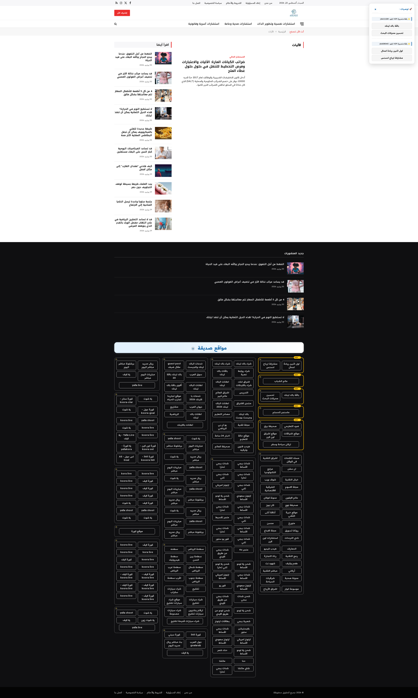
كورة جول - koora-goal (148, 411)
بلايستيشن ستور (243, 630)
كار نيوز (270, 505)
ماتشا (222, 660)
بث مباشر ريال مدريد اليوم (174, 644)
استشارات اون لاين (270, 539)
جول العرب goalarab (196, 644)
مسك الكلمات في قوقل (291, 460)
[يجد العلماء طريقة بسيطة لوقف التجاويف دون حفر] (163, 188)
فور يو (222, 585)
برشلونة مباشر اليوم (126, 365)
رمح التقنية (291, 556)
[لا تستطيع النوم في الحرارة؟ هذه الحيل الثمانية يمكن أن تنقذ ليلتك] (163, 113)
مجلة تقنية (244, 424)
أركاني (291, 570)
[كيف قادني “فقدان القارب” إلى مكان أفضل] (163, 170)
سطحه (174, 549)
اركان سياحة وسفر (281, 444)
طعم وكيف (292, 563)
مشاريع (174, 406)
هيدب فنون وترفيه (244, 448)
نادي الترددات (292, 537)
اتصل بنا (196, 3)
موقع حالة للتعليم (243, 437)
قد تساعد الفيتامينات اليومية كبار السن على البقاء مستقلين (134, 150)
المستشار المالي (237, 57)
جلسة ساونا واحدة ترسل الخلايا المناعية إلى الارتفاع (134, 203)
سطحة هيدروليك (174, 558)
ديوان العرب (195, 406)
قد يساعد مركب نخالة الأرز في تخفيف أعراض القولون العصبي (134, 75)
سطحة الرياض (196, 549)
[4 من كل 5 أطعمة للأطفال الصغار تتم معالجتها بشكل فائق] (163, 95)
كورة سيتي (174, 634)
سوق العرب (196, 374)
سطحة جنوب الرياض (196, 579)
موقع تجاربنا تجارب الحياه (174, 397)
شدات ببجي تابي (222, 476)
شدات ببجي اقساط (243, 465)
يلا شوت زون (147, 620)
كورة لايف (148, 480)
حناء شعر (222, 650)
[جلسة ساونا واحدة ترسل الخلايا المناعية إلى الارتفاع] (163, 206)
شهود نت (270, 563)
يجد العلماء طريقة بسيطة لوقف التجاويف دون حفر (133, 185)
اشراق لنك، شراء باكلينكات (244, 383)
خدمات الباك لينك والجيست (196, 365)
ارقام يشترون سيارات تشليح (195, 612)
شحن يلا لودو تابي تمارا (222, 565)
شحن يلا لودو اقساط (222, 497)
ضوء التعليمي (291, 426)
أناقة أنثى (270, 512)
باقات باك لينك (222, 373)
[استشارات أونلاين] (294, 13)
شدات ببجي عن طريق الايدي (222, 553)
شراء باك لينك (243, 363)
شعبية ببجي (243, 621)
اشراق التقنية (270, 458)
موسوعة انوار (292, 588)
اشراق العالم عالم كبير (222, 394)
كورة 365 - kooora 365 (148, 458)
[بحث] (115, 24)
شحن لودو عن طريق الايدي (222, 612)
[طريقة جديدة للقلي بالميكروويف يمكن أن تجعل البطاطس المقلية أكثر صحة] (163, 133)
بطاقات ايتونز (222, 621)
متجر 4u (243, 549)
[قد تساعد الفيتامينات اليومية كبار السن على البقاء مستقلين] (163, 153)
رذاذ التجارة (270, 556)
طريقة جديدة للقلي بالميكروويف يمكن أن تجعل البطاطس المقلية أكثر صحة (136, 132)
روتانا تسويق (291, 530)
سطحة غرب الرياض (174, 569)
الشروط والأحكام (233, 3)
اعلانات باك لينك (196, 416)
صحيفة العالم (222, 446)
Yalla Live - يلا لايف (126, 437)
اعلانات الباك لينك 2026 (222, 405)
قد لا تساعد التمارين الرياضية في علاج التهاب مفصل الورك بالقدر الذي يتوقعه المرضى (133, 223)
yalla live (137, 385)
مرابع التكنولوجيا (270, 470)
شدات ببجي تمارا (222, 465)
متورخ (291, 523)
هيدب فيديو (270, 548)
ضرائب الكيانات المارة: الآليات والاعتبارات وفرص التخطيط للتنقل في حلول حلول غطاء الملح (213, 66)
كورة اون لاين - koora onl (148, 447)
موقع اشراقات (291, 433)
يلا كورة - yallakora (126, 447)
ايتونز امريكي (222, 485)
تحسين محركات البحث (270, 397)
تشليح (195, 588)
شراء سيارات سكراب (174, 590)
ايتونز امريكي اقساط (222, 576)
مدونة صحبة (291, 578)
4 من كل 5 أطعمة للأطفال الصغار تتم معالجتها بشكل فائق (133, 93)
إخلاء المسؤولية (253, 3)
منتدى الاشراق (243, 403)
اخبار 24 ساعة (222, 435)
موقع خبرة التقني (291, 514)
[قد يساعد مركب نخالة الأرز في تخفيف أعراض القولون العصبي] (163, 78)
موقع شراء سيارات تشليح (174, 601)
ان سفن (291, 468)
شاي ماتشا (244, 668)
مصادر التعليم (222, 414)
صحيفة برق (270, 426)
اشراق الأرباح (270, 588)
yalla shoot (174, 438)
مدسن (270, 523)
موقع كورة (137, 531)
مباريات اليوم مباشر (196, 447)
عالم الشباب (281, 381)
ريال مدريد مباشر (195, 458)
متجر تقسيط (222, 517)
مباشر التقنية (270, 570)
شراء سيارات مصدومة (174, 612)
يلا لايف (185, 652)
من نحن (268, 3)
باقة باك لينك (291, 395)
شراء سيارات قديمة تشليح (185, 621)
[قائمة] (302, 24)
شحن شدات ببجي (243, 598)
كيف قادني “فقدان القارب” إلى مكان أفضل (134, 168)
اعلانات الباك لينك (222, 383)
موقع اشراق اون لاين (270, 435)
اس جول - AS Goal (126, 458)
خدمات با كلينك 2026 (195, 397)
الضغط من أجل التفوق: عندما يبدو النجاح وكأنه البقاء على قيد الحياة (133, 57)
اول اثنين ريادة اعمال (291, 365)
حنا (243, 660)
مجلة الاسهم (291, 486)
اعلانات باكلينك (185, 424)
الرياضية (174, 414)
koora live (126, 420)
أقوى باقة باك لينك (174, 387)
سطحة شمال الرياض (195, 569)
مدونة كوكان (270, 497)
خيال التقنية (291, 479)
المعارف (291, 548)
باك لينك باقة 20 (174, 376)
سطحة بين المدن (196, 558)
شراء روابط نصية (244, 373)
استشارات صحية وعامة (238, 23)
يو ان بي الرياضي (222, 426)
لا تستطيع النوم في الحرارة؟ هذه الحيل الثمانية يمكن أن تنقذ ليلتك (133, 112)
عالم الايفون (291, 497)
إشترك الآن (122, 13)
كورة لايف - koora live (148, 576)
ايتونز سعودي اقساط (244, 497)
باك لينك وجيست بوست (244, 416)
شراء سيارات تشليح (196, 601)
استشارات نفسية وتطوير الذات (276, 23)
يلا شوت (196, 438)
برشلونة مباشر (174, 445)
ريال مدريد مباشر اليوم (148, 365)
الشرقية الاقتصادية (270, 488)
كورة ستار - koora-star (126, 400)
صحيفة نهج (291, 505)
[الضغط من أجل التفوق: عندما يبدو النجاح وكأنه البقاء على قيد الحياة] (163, 58)
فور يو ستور (222, 538)
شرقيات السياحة (270, 580)
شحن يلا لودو (244, 610)
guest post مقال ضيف (174, 365)
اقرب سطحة (174, 577)
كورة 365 (196, 634)
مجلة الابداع (270, 530)
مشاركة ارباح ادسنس (270, 365)
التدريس (243, 392)
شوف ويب (270, 479)
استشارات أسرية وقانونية (203, 23)
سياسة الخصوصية (213, 3)
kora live (126, 473)
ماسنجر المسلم (281, 412)
